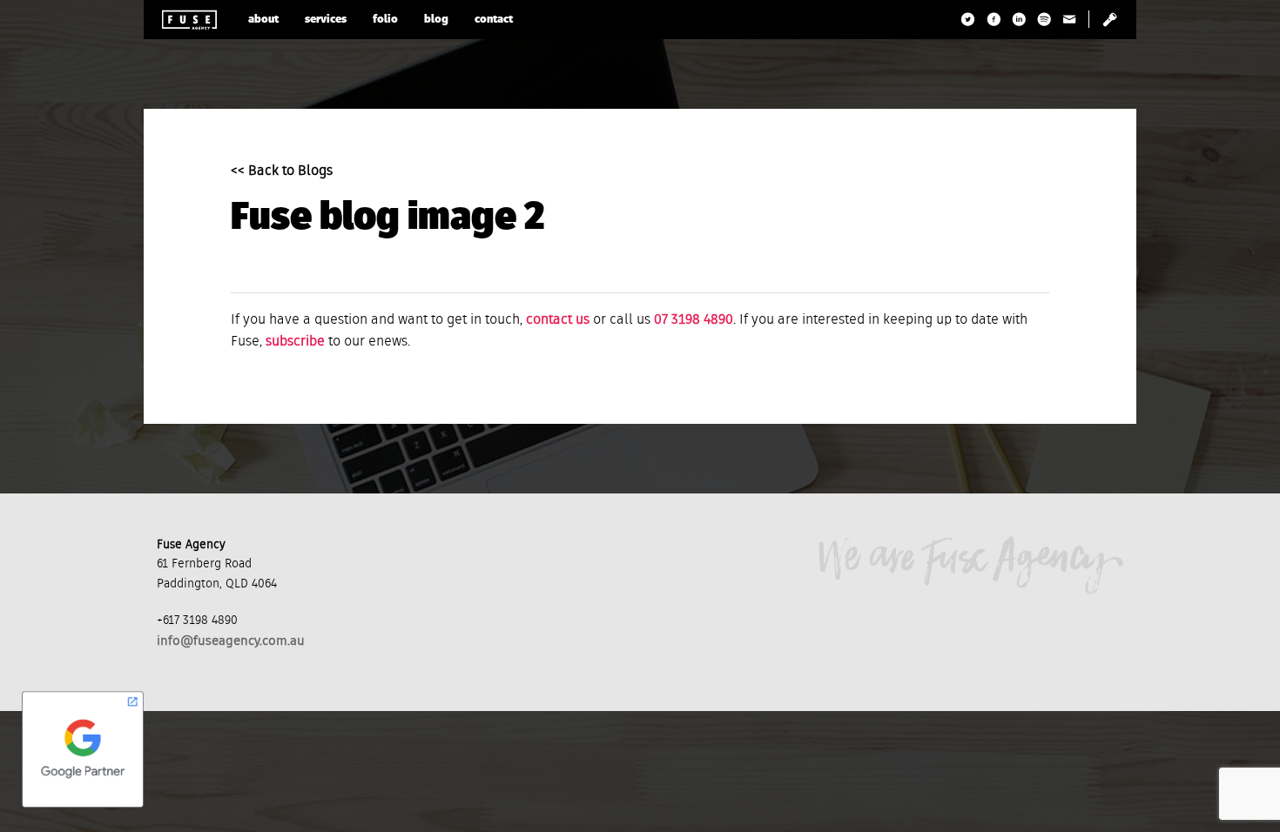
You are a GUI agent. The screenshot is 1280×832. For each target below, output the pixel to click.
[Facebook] (994, 19)
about (263, 19)
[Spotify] (1044, 19)
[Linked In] (1019, 19)
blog (436, 19)
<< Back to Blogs (282, 171)
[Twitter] (969, 19)
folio (385, 19)
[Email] (1070, 19)
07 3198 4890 (693, 320)
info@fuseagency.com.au (231, 640)
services (326, 19)
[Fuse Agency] (189, 19)
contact (494, 19)
